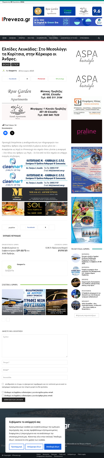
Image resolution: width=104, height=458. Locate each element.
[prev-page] (3, 319)
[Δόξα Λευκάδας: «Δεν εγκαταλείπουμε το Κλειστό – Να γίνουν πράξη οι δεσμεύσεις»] (75, 305)
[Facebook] (87, 2)
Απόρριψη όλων (34, 447)
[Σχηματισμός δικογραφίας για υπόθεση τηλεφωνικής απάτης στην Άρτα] (56, 302)
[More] (52, 227)
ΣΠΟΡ (15, 64)
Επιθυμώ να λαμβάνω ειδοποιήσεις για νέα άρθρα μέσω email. (28, 396)
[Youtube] (100, 2)
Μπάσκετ (85, 301)
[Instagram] (93, 2)
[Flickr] (90, 2)
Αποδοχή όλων (52, 447)
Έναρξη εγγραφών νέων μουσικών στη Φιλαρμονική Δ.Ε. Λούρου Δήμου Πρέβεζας (34, 310)
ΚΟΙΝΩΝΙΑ (12, 303)
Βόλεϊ (6, 64)
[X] (96, 2)
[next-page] (8, 319)
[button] (99, 38)
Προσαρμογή (16, 447)
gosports (13, 71)
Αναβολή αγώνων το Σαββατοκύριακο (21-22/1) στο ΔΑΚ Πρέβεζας (16, 251)
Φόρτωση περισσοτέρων (86, 315)
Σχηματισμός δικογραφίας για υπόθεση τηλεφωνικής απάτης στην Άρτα (57, 311)
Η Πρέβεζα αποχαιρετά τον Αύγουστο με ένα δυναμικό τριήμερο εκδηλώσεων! (91, 295)
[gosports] (4, 71)
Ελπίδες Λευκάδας (12, 236)
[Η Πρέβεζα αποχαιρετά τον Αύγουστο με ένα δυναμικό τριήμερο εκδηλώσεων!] (75, 294)
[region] (35, 435)
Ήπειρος (56, 307)
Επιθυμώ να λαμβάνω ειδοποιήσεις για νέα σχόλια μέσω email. (28, 392)
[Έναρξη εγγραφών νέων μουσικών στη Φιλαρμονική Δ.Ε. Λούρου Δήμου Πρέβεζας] (34, 302)
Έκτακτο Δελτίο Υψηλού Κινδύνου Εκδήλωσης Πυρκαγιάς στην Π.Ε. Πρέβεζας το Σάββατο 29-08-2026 (13, 309)
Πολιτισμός (86, 291)
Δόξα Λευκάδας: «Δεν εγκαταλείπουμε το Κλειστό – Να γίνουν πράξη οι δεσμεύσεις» (91, 306)
